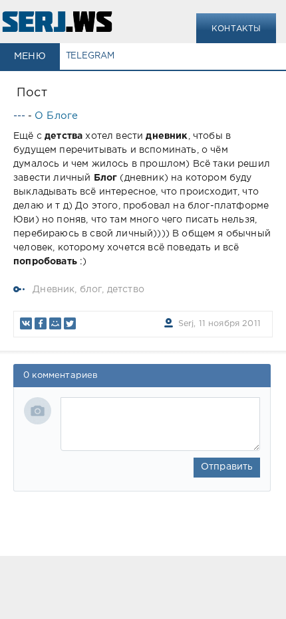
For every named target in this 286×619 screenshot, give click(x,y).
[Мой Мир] (55, 323)
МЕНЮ (30, 56)
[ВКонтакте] (26, 323)
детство (125, 290)
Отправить (227, 467)
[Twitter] (70, 323)
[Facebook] (41, 323)
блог (91, 290)
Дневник (53, 290)
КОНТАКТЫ (236, 29)
